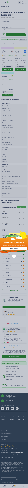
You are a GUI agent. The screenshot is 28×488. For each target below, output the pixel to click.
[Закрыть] (14, 256)
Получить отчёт (14, 248)
